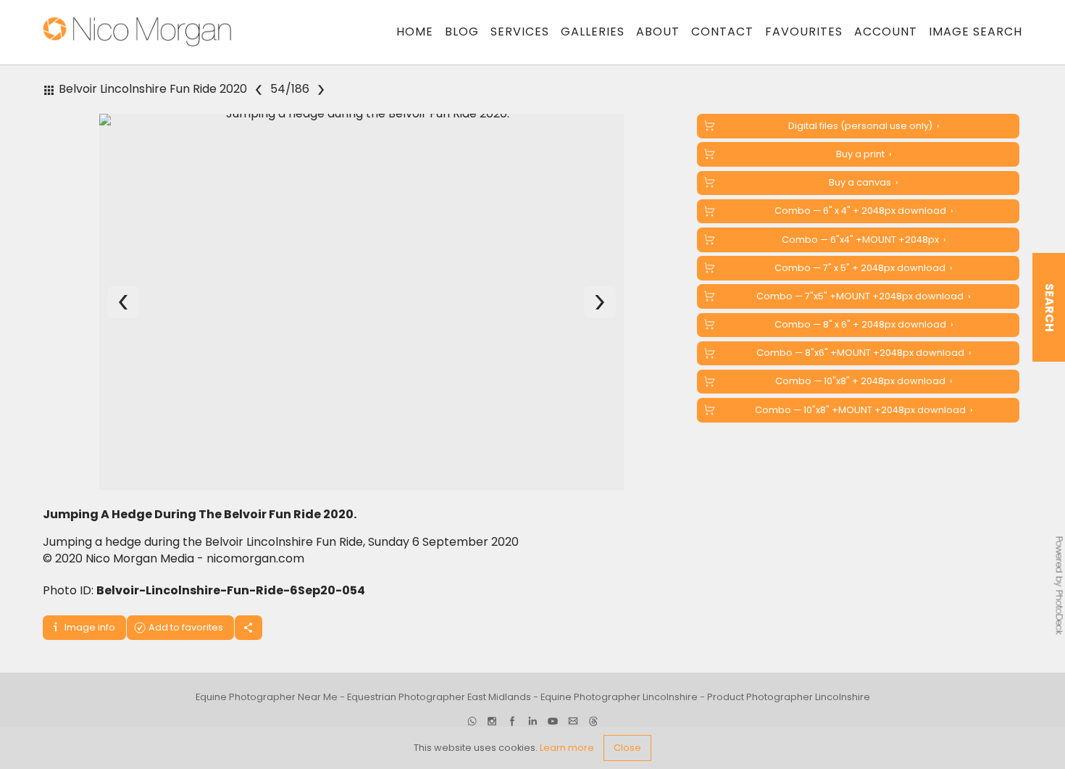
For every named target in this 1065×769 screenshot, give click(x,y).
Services (519, 31)
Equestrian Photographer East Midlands (439, 704)
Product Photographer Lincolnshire (788, 704)
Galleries (593, 31)
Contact (722, 31)
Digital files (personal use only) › (864, 126)
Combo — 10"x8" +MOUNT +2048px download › (864, 410)
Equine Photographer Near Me (267, 704)
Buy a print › (864, 154)
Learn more (567, 747)
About (658, 31)
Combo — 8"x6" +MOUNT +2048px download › (864, 352)
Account (885, 31)
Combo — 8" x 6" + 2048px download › (863, 324)
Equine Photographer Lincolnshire (619, 704)
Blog (462, 31)
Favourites (804, 31)
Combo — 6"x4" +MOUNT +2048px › (864, 239)
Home (414, 31)
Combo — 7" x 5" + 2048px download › (863, 268)
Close (627, 747)
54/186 (289, 88)
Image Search (975, 31)
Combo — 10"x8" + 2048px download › (864, 381)
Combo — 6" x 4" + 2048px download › (863, 210)
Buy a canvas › (863, 182)
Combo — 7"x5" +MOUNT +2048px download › (863, 296)
